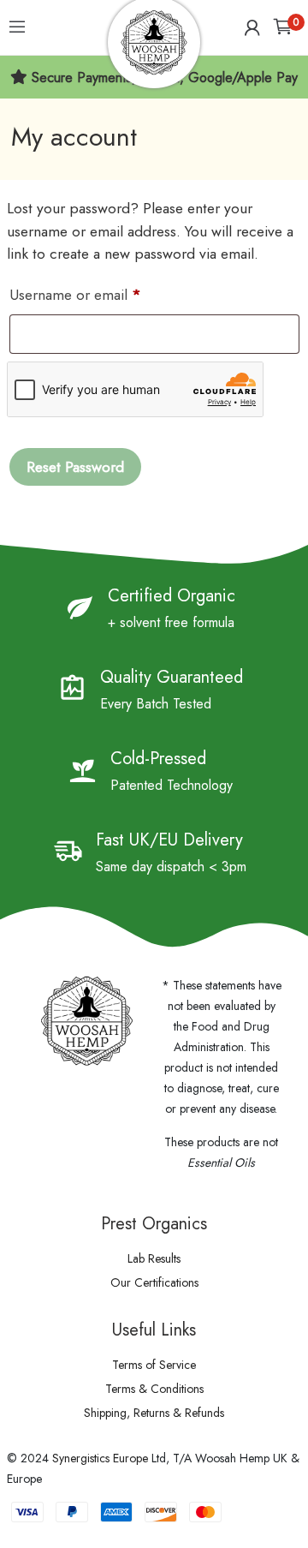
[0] (282, 27)
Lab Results (154, 1258)
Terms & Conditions (154, 1388)
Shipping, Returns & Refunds (154, 1412)
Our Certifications (154, 1282)
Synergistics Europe (100, 1458)
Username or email (103, 294)
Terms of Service (154, 1364)
